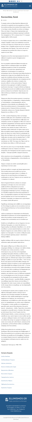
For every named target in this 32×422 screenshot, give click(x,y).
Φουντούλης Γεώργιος (6, 373)
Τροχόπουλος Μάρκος (6, 380)
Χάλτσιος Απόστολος (6, 363)
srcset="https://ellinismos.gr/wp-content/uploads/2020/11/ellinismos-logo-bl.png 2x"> (13, 7)
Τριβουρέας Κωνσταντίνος (7, 384)
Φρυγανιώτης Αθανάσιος (7, 370)
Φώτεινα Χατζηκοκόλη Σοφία (8, 366)
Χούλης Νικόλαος (5, 356)
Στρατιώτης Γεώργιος (6, 387)
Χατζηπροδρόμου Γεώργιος (8, 360)
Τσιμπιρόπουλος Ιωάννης (7, 377)
